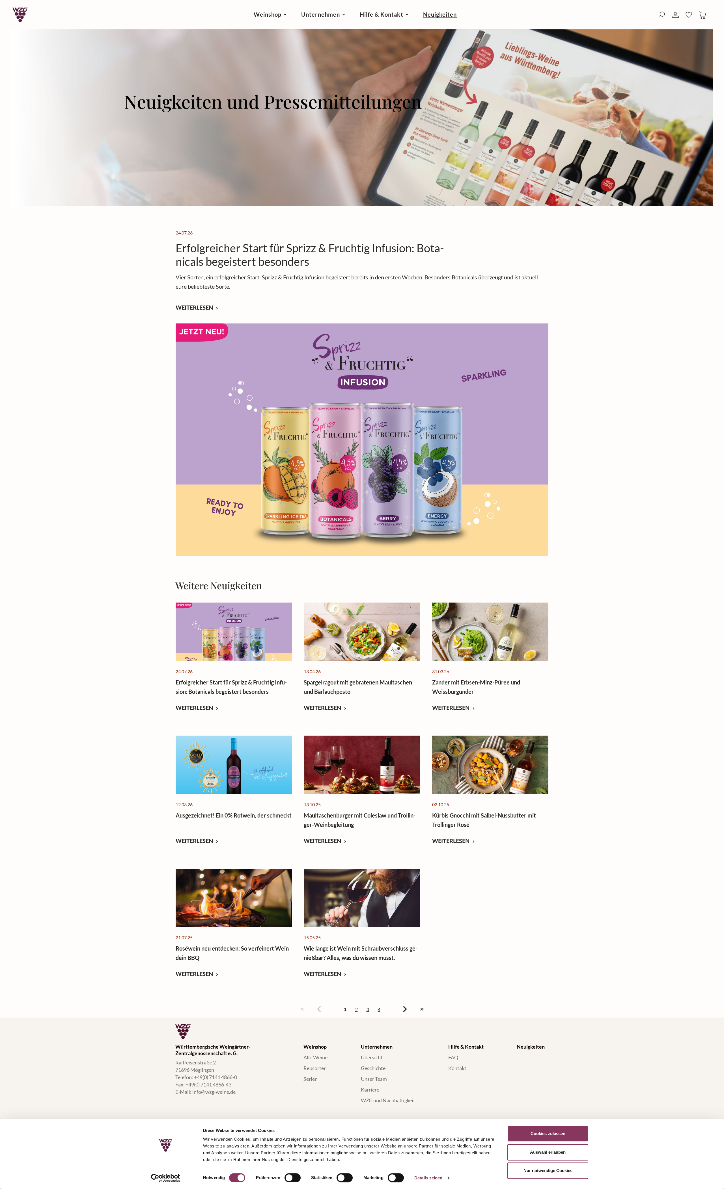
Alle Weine (315, 1057)
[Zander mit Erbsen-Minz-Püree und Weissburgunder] (490, 632)
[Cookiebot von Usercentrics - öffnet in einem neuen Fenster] (165, 1178)
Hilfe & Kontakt (466, 1046)
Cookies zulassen (548, 1133)
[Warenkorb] (702, 15)
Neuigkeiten (531, 1046)
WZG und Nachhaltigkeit (388, 1100)
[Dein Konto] (675, 15)
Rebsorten (315, 1068)
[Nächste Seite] (405, 1009)
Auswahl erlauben (548, 1152)
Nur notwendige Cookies (547, 1170)
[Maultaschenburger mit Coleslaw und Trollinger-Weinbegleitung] (362, 765)
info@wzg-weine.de (214, 1092)
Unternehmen (377, 1046)
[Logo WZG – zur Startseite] (20, 14)
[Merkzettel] (689, 15)
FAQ (453, 1057)
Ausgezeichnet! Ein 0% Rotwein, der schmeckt (234, 815)
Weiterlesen (195, 307)
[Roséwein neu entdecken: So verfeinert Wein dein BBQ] (234, 898)
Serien (310, 1079)
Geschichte (373, 1068)
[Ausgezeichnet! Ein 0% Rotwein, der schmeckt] (234, 765)
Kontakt (457, 1068)
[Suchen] (662, 15)
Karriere (370, 1089)
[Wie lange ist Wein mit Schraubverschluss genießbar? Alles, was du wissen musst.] (362, 898)
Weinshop (315, 1046)
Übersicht (372, 1057)
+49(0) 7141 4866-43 (208, 1084)
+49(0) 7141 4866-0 (215, 1077)
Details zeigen (428, 1177)
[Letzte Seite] (422, 1009)
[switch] (293, 1177)
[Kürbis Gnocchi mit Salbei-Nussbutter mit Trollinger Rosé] (490, 765)
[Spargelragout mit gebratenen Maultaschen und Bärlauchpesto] (362, 632)
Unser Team (374, 1079)
